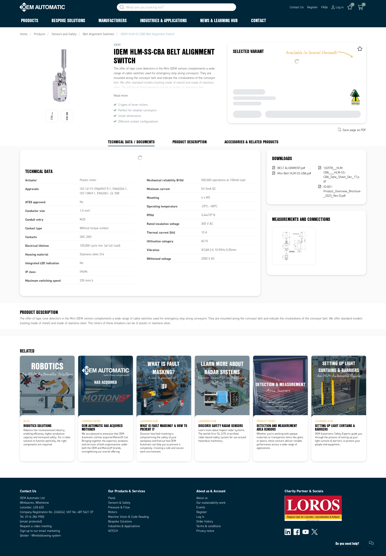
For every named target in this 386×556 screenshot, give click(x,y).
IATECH (113, 531)
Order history (204, 521)
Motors (112, 512)
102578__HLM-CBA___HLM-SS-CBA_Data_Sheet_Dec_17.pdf (341, 174)
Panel (111, 498)
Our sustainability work (211, 503)
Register (312, 7)
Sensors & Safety (119, 503)
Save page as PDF (354, 130)
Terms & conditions (208, 526)
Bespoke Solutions (120, 521)
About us (202, 498)
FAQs (324, 7)
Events (200, 507)
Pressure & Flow (119, 507)
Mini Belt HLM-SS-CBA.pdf (294, 173)
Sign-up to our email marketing (40, 531)
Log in (200, 517)
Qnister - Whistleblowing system (40, 535)
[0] (360, 7)
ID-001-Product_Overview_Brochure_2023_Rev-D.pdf (342, 191)
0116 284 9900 (34, 517)
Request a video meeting (36, 526)
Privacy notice (205, 531)
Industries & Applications (124, 526)
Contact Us (297, 7)
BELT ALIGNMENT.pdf (291, 168)
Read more (121, 95)
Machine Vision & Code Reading (128, 517)
